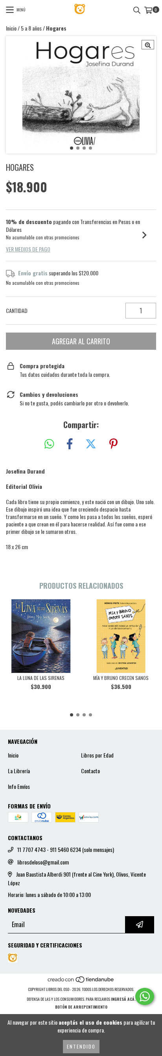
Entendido (81, 1046)
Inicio (11, 28)
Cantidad (17, 311)
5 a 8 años (31, 28)
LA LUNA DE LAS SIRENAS (40, 678)
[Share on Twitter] (90, 444)
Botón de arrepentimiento (81, 1007)
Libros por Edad (97, 755)
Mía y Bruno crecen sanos (121, 678)
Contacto (90, 771)
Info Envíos (19, 786)
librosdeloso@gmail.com (43, 862)
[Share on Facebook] (69, 444)
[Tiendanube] (81, 981)
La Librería (19, 771)
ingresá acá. (123, 999)
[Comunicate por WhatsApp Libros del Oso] (144, 996)
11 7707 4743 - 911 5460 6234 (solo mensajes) (65, 849)
